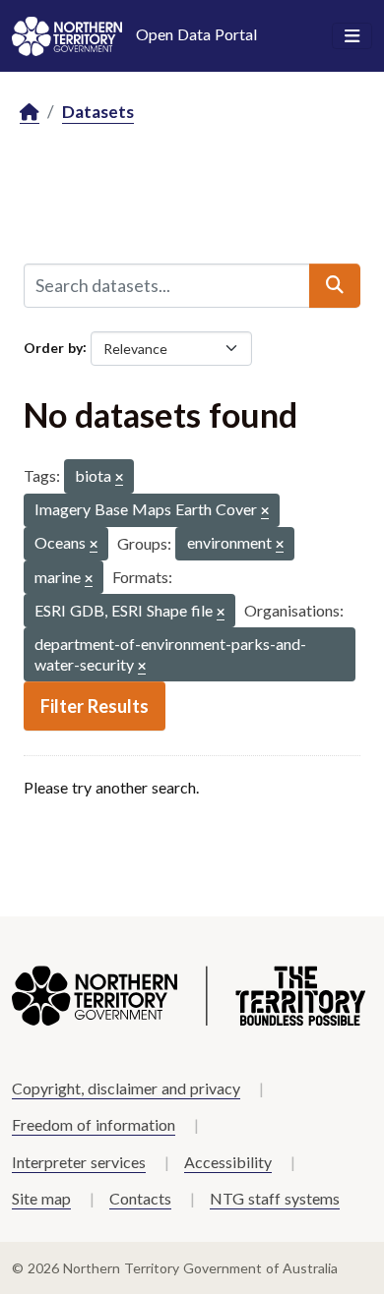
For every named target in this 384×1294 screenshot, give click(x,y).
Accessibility (228, 1161)
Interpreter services (79, 1161)
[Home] (29, 112)
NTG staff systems (275, 1198)
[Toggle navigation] (352, 36)
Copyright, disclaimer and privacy (126, 1088)
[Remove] (119, 478)
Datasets (98, 111)
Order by (53, 346)
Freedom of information (93, 1124)
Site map (41, 1198)
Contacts (140, 1198)
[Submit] (334, 285)
